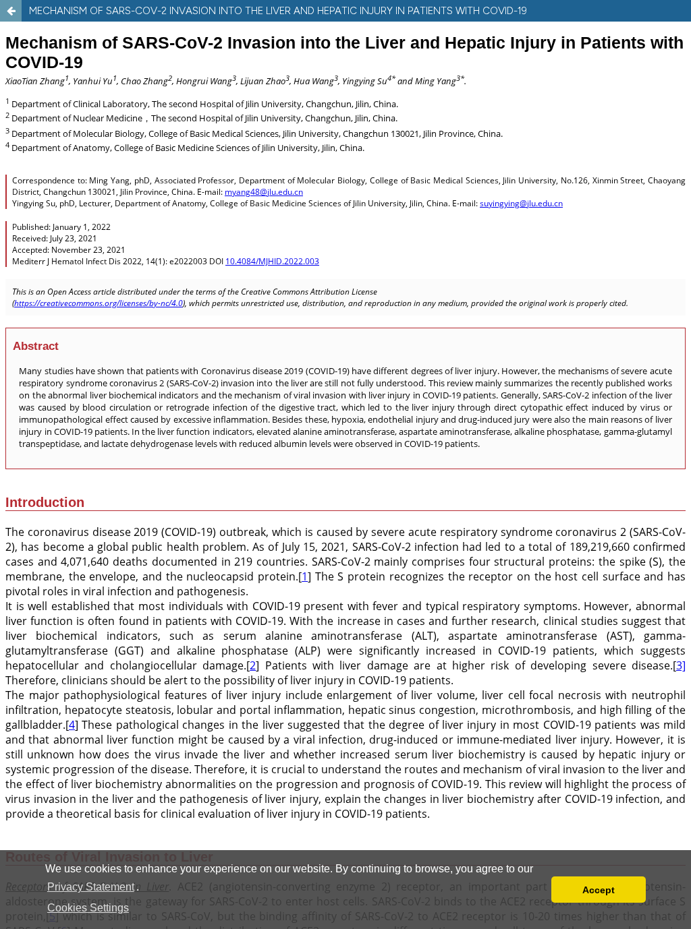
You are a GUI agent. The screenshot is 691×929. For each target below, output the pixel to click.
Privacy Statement (90, 887)
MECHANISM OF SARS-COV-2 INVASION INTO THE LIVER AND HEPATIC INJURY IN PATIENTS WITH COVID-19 (278, 11)
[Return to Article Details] (11, 11)
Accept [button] (598, 890)
